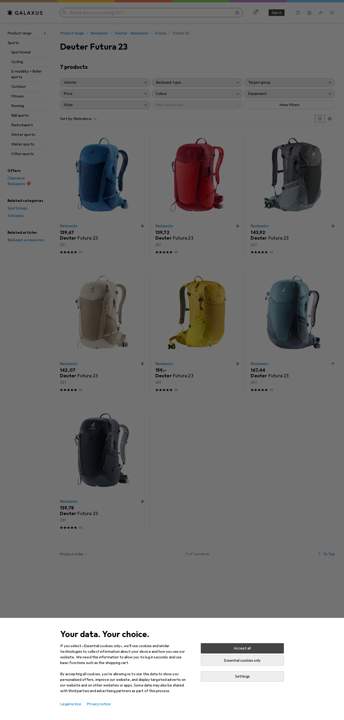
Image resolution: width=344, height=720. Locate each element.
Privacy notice (99, 704)
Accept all (242, 648)
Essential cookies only (242, 660)
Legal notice (70, 704)
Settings (242, 676)
